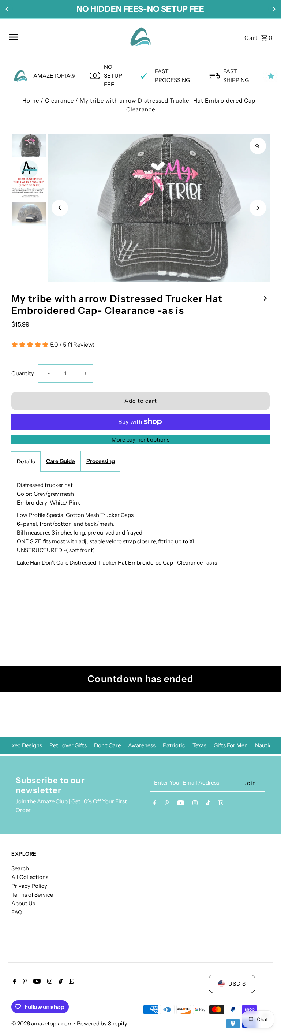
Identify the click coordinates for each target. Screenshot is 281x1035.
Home (30, 100)
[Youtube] (180, 804)
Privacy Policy (29, 885)
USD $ (237, 983)
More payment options (140, 439)
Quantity (22, 373)
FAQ (16, 912)
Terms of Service (32, 894)
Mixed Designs (23, 745)
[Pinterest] (167, 804)
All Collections (29, 877)
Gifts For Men (231, 745)
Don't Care (107, 745)
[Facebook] (154, 804)
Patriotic (174, 745)
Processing (100, 461)
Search (20, 868)
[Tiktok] (208, 804)
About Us (23, 903)
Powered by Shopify (102, 1023)
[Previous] (7, 9)
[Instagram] (195, 804)
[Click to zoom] (258, 146)
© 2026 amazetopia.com (42, 1023)
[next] (265, 298)
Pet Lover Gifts (68, 745)
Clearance (59, 100)
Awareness (142, 745)
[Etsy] (220, 804)
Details (26, 461)
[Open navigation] (64, 37)
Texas (199, 745)
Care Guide (60, 461)
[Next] (273, 9)
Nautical (265, 745)
